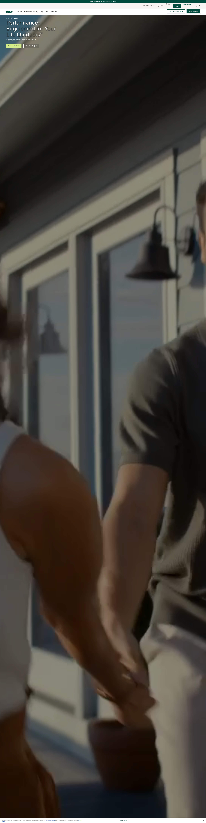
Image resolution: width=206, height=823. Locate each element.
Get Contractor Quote (176, 11)
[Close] (203, 820)
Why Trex (54, 12)
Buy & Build (44, 12)
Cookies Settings (123, 820)
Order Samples (193, 11)
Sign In (177, 6)
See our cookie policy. (50, 820)
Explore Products (14, 46)
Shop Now (114, 1)
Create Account (186, 4)
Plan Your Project (31, 46)
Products (19, 12)
